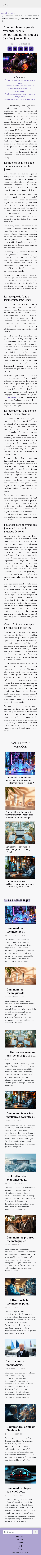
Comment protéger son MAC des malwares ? (18, 1491)
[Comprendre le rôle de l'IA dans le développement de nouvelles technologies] (20, 1413)
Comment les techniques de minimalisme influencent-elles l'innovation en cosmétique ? (19, 815)
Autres (12, 13)
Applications (20, 1536)
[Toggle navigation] (5, 4)
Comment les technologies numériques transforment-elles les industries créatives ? (19, 780)
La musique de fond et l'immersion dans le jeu (20, 86)
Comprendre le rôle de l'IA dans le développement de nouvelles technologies (21, 1432)
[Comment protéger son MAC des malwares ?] (20, 1474)
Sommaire (21, 77)
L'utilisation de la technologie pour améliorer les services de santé (20, 1305)
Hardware (20, 1539)
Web (20, 1546)
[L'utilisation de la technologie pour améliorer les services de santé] (20, 1286)
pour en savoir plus (12, 397)
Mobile (20, 1543)
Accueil (4, 13)
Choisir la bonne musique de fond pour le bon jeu (19, 99)
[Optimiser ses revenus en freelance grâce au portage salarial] (20, 833)
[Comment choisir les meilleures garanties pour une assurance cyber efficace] (20, 867)
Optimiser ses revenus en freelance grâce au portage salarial (18, 849)
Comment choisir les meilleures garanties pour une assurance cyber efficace (19, 884)
